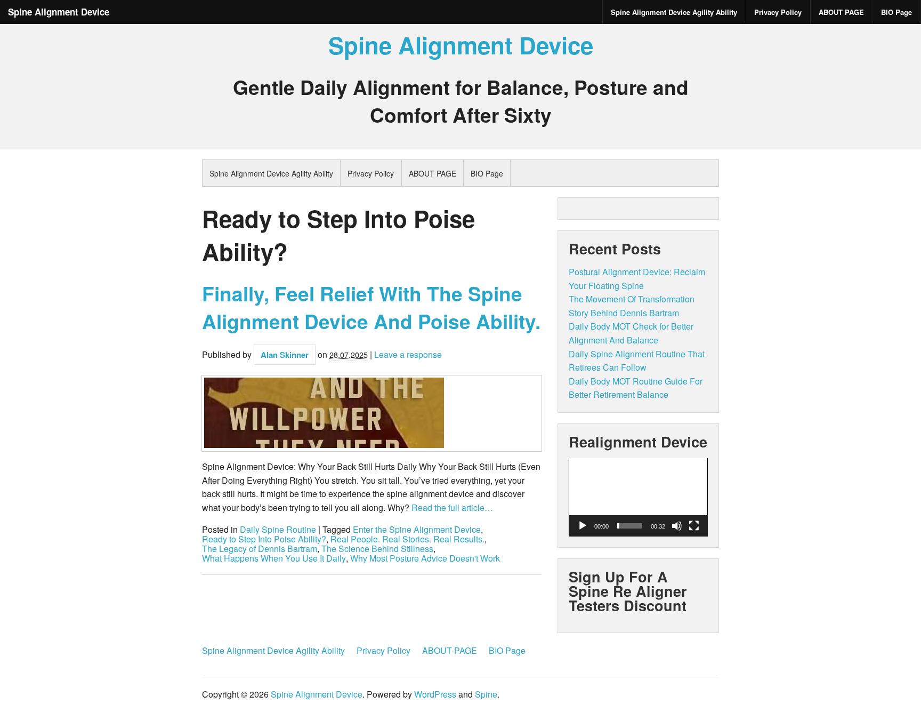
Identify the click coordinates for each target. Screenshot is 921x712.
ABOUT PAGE (841, 12)
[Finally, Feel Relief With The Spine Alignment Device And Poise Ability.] (372, 413)
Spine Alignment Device (58, 11)
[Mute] (677, 526)
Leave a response (408, 354)
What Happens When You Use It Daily (274, 558)
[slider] (629, 526)
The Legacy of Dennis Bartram (259, 549)
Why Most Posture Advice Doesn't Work (425, 558)
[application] (638, 497)
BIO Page (896, 12)
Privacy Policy (778, 12)
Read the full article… (451, 507)
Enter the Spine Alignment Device (417, 529)
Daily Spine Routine (278, 529)
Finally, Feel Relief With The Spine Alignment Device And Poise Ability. (371, 307)
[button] (638, 497)
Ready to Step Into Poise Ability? (264, 539)
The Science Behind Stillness (377, 549)
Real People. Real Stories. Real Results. (407, 539)
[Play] (582, 526)
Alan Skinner (285, 355)
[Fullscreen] (694, 526)
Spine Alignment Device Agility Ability (674, 12)
